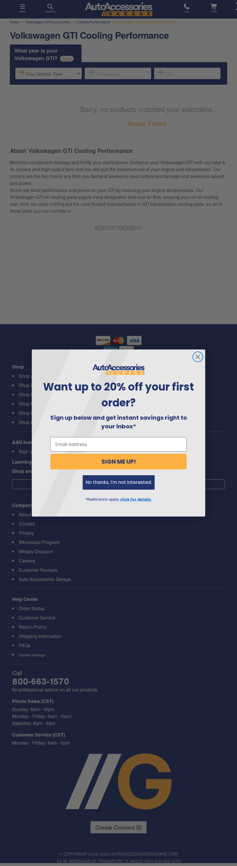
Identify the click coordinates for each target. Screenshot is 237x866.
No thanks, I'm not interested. (119, 482)
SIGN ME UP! (118, 462)
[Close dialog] (198, 357)
